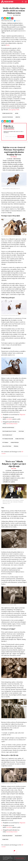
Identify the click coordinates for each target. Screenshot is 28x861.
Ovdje (8, 858)
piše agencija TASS (14, 109)
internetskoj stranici (11, 423)
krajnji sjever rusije (8, 427)
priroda (16, 446)
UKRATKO (17, 117)
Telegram (18, 20)
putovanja (5, 442)
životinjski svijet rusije (9, 431)
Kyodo (7, 45)
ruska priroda (15, 442)
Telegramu (22, 414)
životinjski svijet (7, 435)
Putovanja (14, 156)
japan (16, 113)
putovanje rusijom (7, 438)
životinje (21, 431)
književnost (18, 835)
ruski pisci (5, 839)
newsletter (9, 419)
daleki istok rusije (7, 117)
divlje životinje (6, 446)
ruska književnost (7, 835)
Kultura (13, 468)
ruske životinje (19, 438)
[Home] (2, 2)
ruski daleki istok (7, 113)
